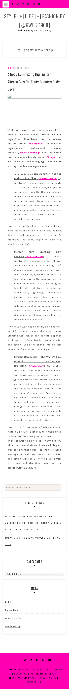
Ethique (51, 157)
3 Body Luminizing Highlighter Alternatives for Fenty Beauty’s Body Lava (34, 81)
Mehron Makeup (30, 152)
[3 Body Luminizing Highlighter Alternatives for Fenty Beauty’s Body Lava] (34, 110)
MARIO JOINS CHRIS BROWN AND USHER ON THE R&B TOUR (32, 541)
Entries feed (11, 610)
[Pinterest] (37, 660)
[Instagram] (43, 660)
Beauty (11, 68)
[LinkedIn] (31, 660)
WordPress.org (13, 626)
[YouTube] (49, 660)
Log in (8, 602)
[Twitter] (25, 660)
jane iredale (34, 143)
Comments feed (14, 618)
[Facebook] (19, 660)
